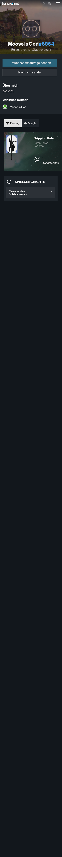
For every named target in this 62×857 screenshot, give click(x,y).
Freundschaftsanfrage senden (30, 63)
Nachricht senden (30, 72)
